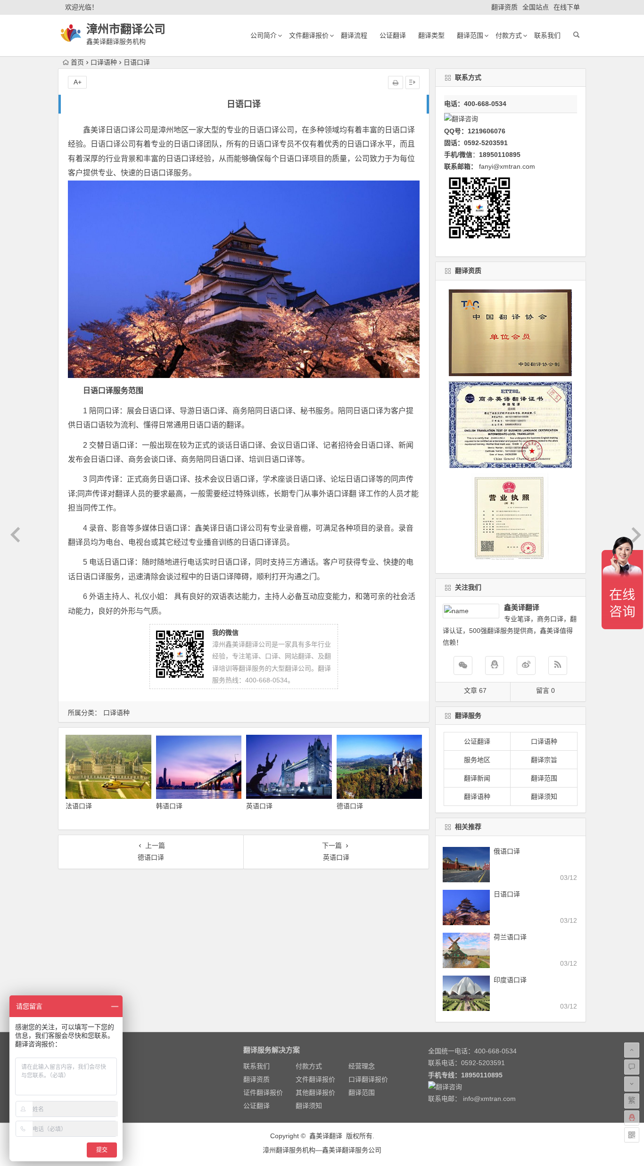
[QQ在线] (494, 665)
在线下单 (566, 7)
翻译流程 (354, 35)
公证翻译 (393, 35)
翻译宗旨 (544, 760)
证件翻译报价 (263, 1092)
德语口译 (350, 806)
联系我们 (547, 35)
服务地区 (477, 760)
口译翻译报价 (368, 1079)
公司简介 (263, 35)
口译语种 (104, 62)
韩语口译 (169, 806)
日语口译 (507, 894)
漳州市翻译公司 (125, 29)
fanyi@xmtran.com (507, 166)
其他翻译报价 (315, 1092)
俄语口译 (507, 851)
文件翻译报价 (309, 35)
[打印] (395, 82)
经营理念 (361, 1066)
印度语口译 (510, 980)
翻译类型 (431, 35)
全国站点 (535, 7)
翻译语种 (477, 796)
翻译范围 (470, 35)
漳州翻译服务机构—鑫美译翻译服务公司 (322, 1150)
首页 (77, 62)
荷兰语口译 (510, 937)
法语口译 (79, 806)
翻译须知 (544, 796)
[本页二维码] (631, 1134)
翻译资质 (504, 7)
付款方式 (508, 35)
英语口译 (259, 806)
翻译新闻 (477, 778)
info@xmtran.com (489, 1098)
